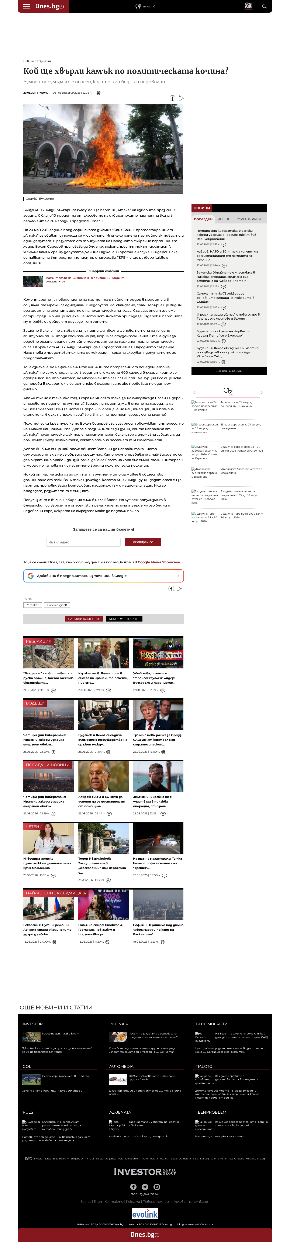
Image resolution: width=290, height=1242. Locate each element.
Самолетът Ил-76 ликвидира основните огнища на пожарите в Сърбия (225, 298)
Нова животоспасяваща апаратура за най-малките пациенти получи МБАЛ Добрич (241, 495)
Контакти (113, 1202)
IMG (28, 1158)
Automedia (121, 1066)
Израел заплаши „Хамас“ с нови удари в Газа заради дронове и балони (228, 317)
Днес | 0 (149, 6)
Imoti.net (162, 1158)
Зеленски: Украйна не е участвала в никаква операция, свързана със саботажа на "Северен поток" (226, 277)
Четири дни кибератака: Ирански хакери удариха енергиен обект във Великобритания (226, 235)
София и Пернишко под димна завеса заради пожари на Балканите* (158, 929)
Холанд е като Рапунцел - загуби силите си (52, 1090)
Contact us (206, 1224)
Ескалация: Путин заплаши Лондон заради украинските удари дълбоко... (47, 929)
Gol (27, 1066)
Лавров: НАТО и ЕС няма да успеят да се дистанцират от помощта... (101, 801)
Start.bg (204, 1158)
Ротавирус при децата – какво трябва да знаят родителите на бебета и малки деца (241, 428)
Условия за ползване (191, 1202)
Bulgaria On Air (79, 1158)
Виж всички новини (229, 370)
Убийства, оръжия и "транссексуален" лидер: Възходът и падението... (154, 678)
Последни (203, 219)
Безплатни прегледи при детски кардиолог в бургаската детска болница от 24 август (241, 450)
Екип (98, 1202)
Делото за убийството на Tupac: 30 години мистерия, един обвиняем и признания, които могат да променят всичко (227, 1094)
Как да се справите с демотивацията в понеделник (236, 1077)
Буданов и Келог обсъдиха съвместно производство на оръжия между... (102, 739)
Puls (28, 1112)
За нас (86, 1202)
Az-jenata (120, 1112)
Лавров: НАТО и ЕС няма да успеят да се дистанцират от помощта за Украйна (227, 256)
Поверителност (157, 1202)
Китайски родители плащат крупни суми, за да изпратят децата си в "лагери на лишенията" (142, 1050)
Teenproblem (211, 1112)
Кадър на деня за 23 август (60, 1033)
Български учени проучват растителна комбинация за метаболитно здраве (238, 406)
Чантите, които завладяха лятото (220, 1136)
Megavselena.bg (255, 1158)
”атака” (33, 605)
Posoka (232, 1158)
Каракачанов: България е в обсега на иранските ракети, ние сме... (103, 678)
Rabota (173, 1158)
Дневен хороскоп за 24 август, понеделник (138, 1136)
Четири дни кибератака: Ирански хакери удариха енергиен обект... (44, 739)
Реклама (133, 1202)
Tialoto (204, 1066)
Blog (195, 1158)
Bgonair (118, 1024)
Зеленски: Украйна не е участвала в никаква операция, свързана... (152, 801)
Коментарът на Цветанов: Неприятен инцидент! (85, 277)
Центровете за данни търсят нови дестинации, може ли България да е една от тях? (230, 1050)
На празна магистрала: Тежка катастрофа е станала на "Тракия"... (157, 863)
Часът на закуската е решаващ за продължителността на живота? (153, 1035)
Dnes (48, 1158)
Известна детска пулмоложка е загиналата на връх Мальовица (47, 863)
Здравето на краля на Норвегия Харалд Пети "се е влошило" (223, 333)
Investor (33, 1024)
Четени (224, 219)
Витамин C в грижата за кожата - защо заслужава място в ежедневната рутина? (242, 517)
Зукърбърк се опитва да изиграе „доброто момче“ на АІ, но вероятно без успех (57, 1050)
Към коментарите (124, 618)
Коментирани (248, 219)
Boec (241, 1158)
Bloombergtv (211, 1024)
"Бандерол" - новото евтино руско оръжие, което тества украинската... (48, 678)
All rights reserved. (138, 1224)
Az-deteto (185, 1158)
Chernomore (218, 1158)
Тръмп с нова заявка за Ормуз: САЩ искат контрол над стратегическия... (157, 739)
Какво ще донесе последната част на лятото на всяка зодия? (241, 1123)
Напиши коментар (84, 618)
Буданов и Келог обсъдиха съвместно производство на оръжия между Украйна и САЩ (228, 352)
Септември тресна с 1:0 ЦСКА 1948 (66, 1076)
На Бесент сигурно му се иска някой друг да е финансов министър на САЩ (241, 1035)
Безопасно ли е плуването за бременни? (240, 470)
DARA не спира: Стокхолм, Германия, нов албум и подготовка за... (100, 929)
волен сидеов (57, 605)
